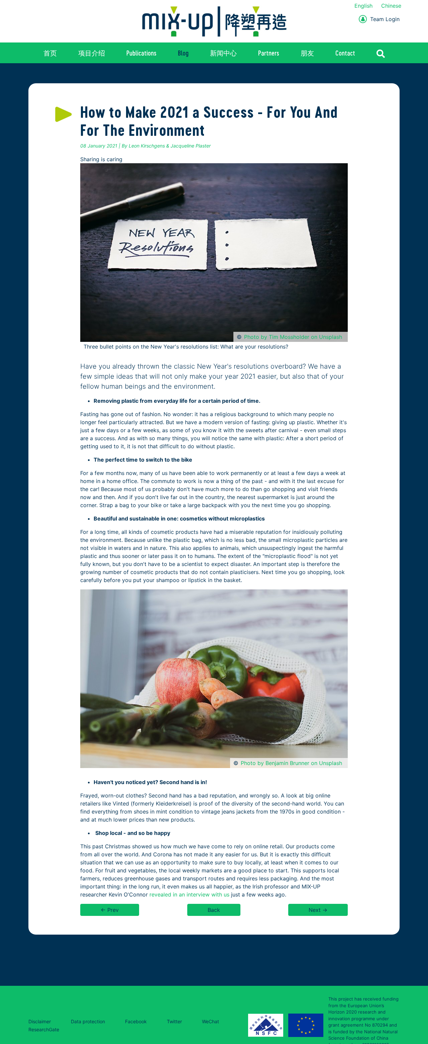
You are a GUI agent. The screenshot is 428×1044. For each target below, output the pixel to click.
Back (214, 910)
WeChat (210, 1021)
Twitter (174, 1021)
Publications (141, 53)
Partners (268, 53)
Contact (345, 53)
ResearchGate (43, 1029)
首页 (50, 53)
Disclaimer (39, 1021)
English (363, 5)
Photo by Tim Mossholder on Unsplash (293, 337)
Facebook (136, 1021)
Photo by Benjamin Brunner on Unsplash (291, 763)
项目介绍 (91, 53)
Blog (183, 53)
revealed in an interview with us (188, 894)
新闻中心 (223, 53)
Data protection (88, 1021)
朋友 (307, 53)
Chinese (391, 5)
